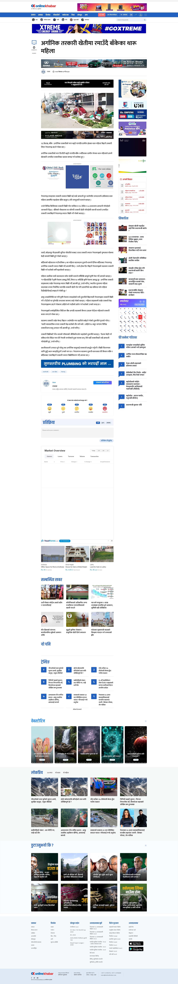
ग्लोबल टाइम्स (47, 20)
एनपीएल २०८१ (74, 927)
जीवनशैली (56, 14)
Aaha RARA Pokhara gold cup (78, 939)
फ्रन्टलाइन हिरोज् (94, 956)
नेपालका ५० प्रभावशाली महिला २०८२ (96, 928)
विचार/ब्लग (34, 930)
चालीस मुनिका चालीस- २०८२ (98, 947)
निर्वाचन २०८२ (113, 945)
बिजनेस (48, 14)
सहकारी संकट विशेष (114, 927)
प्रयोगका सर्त (132, 930)
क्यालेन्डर (124, 301)
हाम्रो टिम (131, 927)
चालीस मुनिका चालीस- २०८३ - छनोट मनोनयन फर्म (98, 943)
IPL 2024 (73, 935)
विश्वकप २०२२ (113, 951)
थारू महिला (54, 372)
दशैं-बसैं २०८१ (113, 954)
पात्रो (103, 15)
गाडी (58, 20)
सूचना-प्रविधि (54, 942)
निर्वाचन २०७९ (113, 942)
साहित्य (33, 933)
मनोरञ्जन (65, 14)
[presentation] (108, 540)
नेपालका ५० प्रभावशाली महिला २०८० (96, 938)
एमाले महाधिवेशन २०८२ (115, 948)
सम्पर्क (130, 939)
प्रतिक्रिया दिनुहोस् (106, 440)
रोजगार (53, 933)
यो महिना (66, 773)
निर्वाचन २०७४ (113, 936)
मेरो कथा (92, 953)
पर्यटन (52, 930)
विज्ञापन (131, 933)
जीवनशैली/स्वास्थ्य (36, 942)
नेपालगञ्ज (63, 372)
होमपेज (33, 14)
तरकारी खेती (45, 372)
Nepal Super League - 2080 (77, 944)
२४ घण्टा (49, 773)
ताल (37, 20)
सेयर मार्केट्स (113, 15)
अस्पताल (87, 20)
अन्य (86, 14)
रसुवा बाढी (76, 20)
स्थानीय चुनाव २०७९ (114, 939)
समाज (32, 927)
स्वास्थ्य (125, 15)
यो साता (57, 773)
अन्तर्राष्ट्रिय (34, 948)
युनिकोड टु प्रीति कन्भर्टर (96, 962)
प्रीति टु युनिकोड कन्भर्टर (96, 959)
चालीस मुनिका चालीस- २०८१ (98, 950)
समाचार (40, 14)
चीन (66, 20)
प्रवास (32, 945)
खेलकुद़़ (33, 939)
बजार (52, 927)
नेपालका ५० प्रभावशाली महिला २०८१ (96, 933)
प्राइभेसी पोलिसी (133, 936)
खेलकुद (79, 14)
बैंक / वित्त (53, 936)
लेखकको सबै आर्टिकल (102, 382)
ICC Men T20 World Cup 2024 (78, 931)
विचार (73, 14)
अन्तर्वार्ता (33, 936)
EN (131, 15)
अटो (52, 939)
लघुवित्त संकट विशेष (114, 930)
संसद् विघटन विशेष (114, 933)
